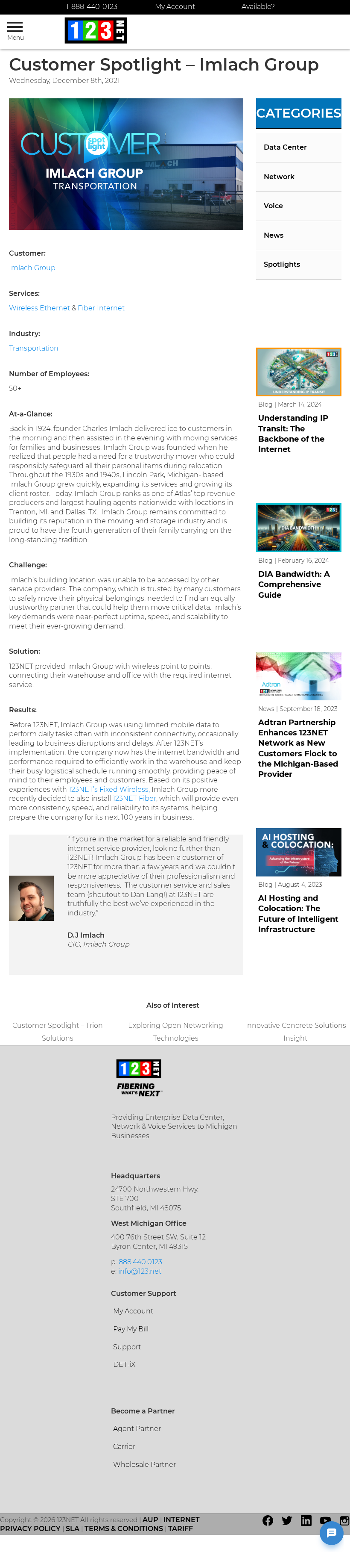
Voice (273, 206)
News (273, 235)
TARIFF (180, 1529)
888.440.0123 (140, 1262)
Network (279, 177)
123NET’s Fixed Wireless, (109, 789)
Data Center (285, 147)
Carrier (124, 1447)
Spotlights (282, 264)
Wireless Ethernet (39, 308)
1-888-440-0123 (91, 7)
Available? (258, 7)
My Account (175, 7)
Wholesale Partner (144, 1465)
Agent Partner (137, 1429)
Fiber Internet (101, 308)
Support (127, 1347)
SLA (72, 1529)
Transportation (33, 348)
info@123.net (139, 1271)
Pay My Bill (131, 1329)
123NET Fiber (134, 798)
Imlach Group (32, 268)
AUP (150, 1520)
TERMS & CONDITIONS (124, 1529)
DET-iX (124, 1364)
